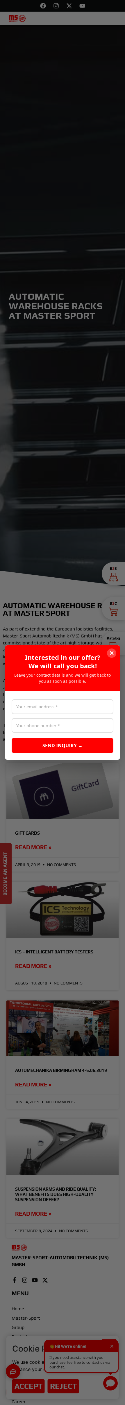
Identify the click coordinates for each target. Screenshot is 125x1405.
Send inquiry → (62, 745)
